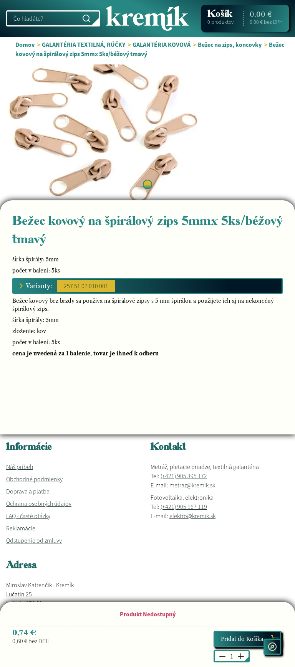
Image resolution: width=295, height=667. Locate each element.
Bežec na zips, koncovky (230, 44)
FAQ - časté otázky (28, 516)
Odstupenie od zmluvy (34, 540)
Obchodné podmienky (34, 479)
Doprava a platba (28, 491)
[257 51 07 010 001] (86, 286)
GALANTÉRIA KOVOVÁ (162, 44)
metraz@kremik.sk (192, 485)
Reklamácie (20, 528)
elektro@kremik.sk (192, 516)
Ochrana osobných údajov (38, 503)
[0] (147, 184)
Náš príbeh (19, 467)
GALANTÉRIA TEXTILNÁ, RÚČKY (83, 44)
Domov (25, 44)
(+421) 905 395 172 (184, 476)
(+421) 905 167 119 (184, 506)
